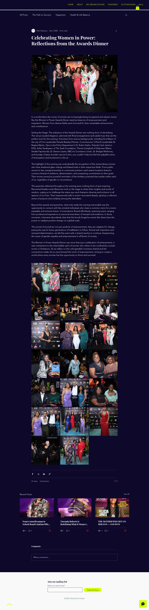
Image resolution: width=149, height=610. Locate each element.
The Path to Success (41, 15)
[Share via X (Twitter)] (38, 474)
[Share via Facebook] (32, 474)
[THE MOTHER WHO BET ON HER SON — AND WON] (112, 507)
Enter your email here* (56, 586)
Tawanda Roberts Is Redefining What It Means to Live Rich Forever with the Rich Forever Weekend (73, 523)
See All (126, 494)
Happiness (61, 15)
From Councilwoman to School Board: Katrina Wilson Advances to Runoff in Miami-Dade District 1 (37, 523)
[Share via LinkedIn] (44, 474)
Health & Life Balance (80, 15)
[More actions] (116, 30)
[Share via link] (50, 474)
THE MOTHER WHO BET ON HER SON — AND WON (112, 523)
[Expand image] (45, 277)
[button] (137, 7)
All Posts (24, 15)
